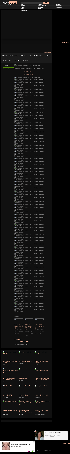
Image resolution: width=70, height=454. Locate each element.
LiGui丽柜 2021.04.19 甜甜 (18, 326)
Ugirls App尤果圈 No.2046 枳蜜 (39, 326)
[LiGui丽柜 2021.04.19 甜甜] (18, 320)
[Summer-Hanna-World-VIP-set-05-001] (29, 320)
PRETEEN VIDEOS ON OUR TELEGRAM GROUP (42, 6)
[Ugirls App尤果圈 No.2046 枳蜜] (39, 320)
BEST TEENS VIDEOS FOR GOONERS (24, 7)
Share (27, 60)
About (18, 60)
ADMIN (19, 339)
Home (9, 4)
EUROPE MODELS (24, 342)
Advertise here (65, 25)
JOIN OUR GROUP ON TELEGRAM (59, 6)
